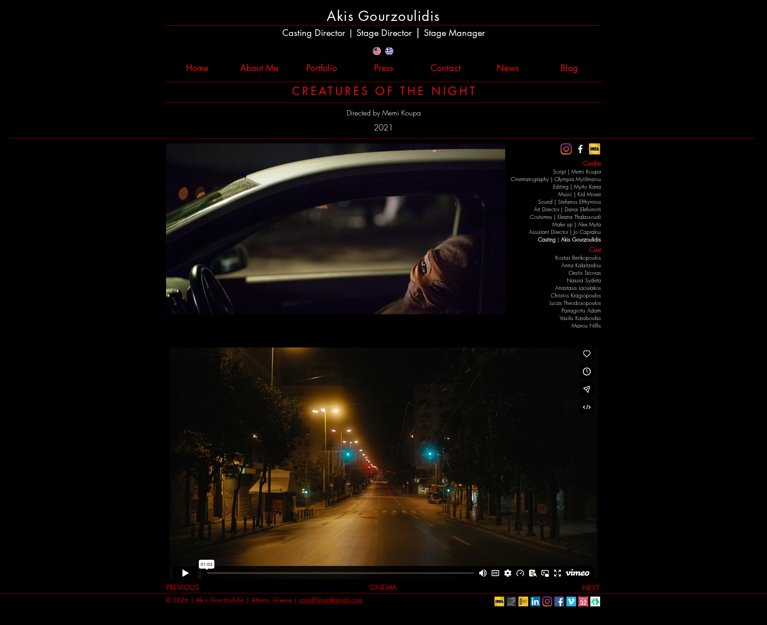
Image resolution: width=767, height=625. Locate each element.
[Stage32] (583, 601)
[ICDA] (523, 601)
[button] (335, 228)
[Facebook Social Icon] (559, 601)
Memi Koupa (401, 113)
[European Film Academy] (511, 601)
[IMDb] (594, 148)
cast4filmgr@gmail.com (331, 600)
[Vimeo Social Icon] (571, 601)
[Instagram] (566, 148)
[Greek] (389, 51)
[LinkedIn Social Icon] (535, 601)
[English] (377, 51)
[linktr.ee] (595, 601)
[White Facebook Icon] (580, 148)
